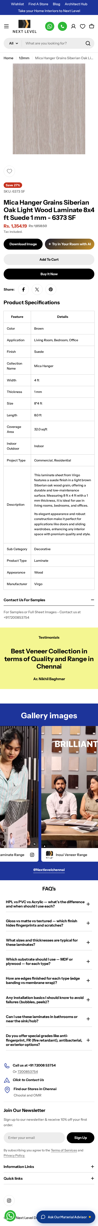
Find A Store (38, 4)
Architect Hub (76, 4)
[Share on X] (37, 289)
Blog (56, 4)
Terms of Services (64, 1150)
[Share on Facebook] (23, 289)
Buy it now (49, 274)
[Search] (88, 43)
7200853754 (28, 1071)
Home (8, 58)
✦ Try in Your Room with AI (69, 244)
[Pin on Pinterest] (50, 289)
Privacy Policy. (14, 1155)
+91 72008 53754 (42, 1065)
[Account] (73, 26)
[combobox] (49, 43)
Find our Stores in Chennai (35, 1089)
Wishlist (17, 4)
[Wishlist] (82, 26)
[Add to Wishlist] (9, 171)
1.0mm (24, 58)
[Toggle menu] (6, 26)
